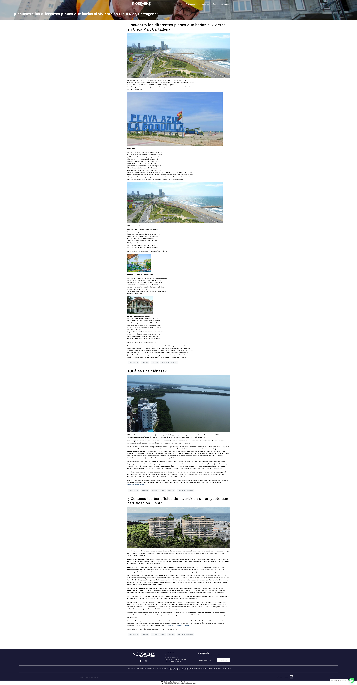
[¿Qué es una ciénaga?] (178, 403)
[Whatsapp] (351, 680)
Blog (215, 4)
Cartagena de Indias (158, 490)
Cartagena (145, 362)
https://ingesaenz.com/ (135, 485)
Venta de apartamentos (169, 362)
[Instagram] (145, 661)
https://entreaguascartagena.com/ (179, 625)
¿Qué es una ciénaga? (147, 371)
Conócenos (204, 4)
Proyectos (190, 4)
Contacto (224, 4)
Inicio (179, 4)
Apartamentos (133, 362)
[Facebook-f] (140, 661)
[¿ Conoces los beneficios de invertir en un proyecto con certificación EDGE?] (178, 527)
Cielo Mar (155, 362)
